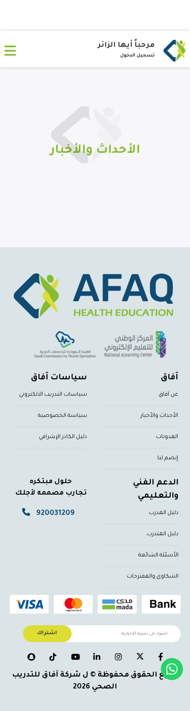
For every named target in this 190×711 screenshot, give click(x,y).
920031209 (55, 514)
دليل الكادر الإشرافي (63, 437)
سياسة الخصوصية (62, 416)
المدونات (167, 437)
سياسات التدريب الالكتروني (53, 395)
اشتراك (47, 633)
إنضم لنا (167, 458)
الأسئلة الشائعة (158, 555)
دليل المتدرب (163, 534)
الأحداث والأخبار (159, 416)
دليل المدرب (164, 513)
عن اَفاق (168, 395)
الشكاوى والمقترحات (153, 577)
